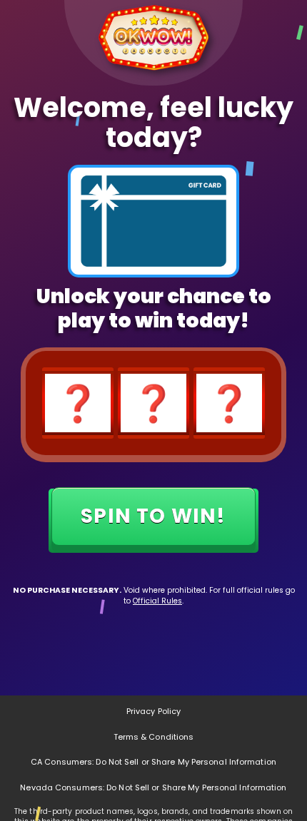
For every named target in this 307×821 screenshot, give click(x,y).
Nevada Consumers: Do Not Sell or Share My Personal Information (153, 787)
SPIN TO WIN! (153, 512)
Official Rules (157, 601)
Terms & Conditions (154, 737)
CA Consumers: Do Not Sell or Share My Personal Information (153, 762)
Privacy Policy (153, 711)
